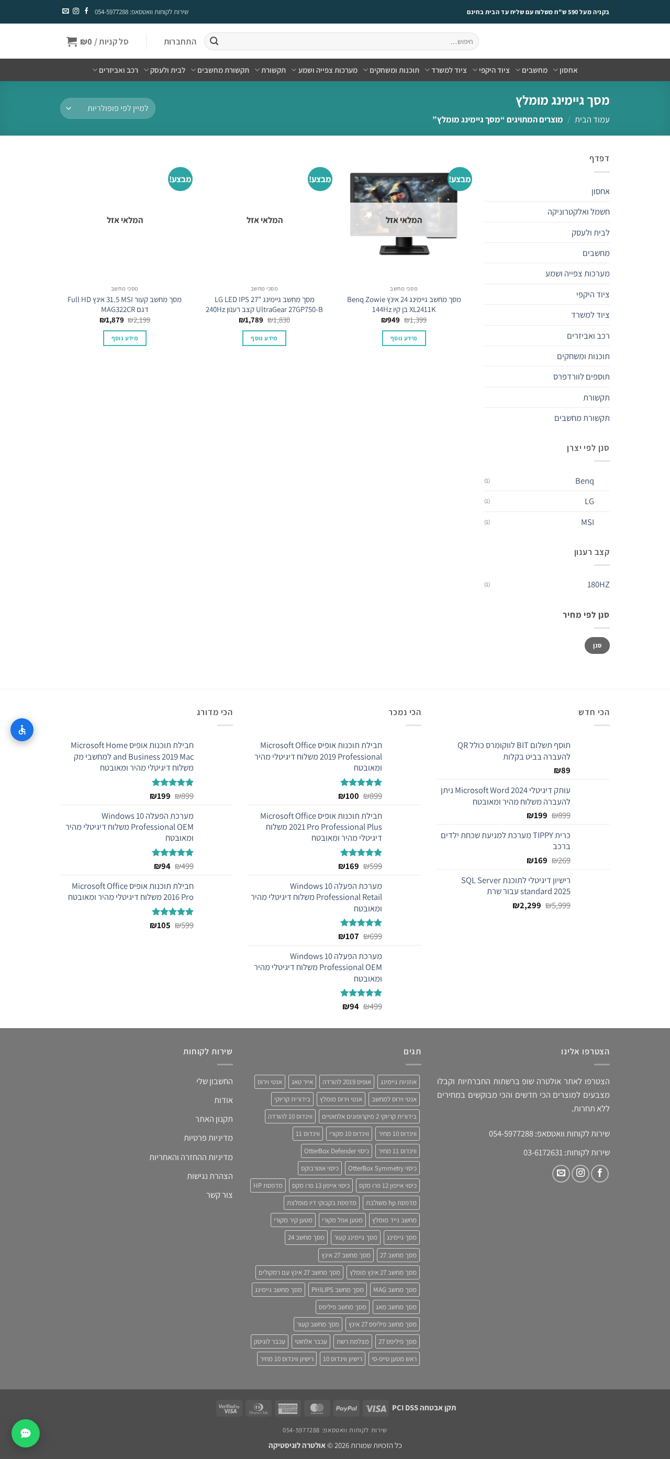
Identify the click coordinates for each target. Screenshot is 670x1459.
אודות (223, 1100)
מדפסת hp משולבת (391, 1202)
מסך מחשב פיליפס (342, 1306)
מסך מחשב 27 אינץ (346, 1255)
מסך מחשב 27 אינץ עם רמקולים (299, 1272)
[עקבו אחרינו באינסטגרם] (75, 11)
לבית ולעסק (167, 70)
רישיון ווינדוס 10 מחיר (287, 1358)
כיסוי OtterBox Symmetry (382, 1168)
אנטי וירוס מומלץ (341, 1099)
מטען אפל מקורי (342, 1220)
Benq (584, 480)
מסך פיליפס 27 (397, 1341)
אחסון (569, 70)
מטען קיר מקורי (293, 1220)
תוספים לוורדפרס (581, 376)
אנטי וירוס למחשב (394, 1099)
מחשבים (535, 70)
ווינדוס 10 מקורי (349, 1133)
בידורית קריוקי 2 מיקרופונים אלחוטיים (369, 1116)
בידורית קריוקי (292, 1099)
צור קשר (219, 1194)
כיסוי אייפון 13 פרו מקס (321, 1185)
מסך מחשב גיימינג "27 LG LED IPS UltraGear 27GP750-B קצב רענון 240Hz (264, 304)
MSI (587, 522)
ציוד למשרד (449, 70)
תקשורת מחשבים (223, 70)
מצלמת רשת (353, 1341)
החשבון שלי (214, 1081)
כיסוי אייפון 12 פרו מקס (388, 1185)
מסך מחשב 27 (398, 1255)
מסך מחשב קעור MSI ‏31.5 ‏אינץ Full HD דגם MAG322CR (125, 304)
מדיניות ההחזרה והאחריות (191, 1157)
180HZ (598, 584)
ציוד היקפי (494, 70)
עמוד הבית (592, 119)
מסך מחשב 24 (306, 1237)
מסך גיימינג (402, 1237)
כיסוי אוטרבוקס (320, 1168)
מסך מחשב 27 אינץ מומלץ (383, 1272)
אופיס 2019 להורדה (346, 1081)
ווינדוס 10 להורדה (290, 1116)
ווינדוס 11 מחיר (397, 1150)
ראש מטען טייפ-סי (394, 1358)
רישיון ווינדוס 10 (342, 1358)
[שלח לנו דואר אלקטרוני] (65, 11)
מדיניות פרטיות (208, 1137)
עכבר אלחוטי (311, 1341)
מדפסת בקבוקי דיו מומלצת (321, 1202)
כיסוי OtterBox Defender (336, 1150)
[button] (180, 41)
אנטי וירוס (270, 1081)
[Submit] (214, 41)
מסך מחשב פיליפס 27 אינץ (383, 1324)
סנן (597, 645)
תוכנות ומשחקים (394, 70)
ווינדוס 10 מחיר (397, 1133)
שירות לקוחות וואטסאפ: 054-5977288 (141, 11)
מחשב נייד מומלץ (394, 1220)
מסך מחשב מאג (396, 1306)
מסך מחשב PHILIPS (337, 1289)
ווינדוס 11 (308, 1133)
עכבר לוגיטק (269, 1341)
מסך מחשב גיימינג (278, 1289)
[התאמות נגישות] (22, 729)
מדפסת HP (268, 1185)
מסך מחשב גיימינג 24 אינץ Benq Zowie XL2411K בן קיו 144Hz (404, 304)
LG (589, 501)
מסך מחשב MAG (395, 1289)
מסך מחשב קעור (318, 1324)
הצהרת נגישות (210, 1176)
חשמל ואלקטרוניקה (579, 211)
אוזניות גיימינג (399, 1081)
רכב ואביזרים (118, 70)
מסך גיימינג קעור (355, 1237)
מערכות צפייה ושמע (327, 70)
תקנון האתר (214, 1118)
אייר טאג (302, 1081)
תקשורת (273, 70)
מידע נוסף (403, 338)
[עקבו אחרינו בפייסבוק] (86, 11)
